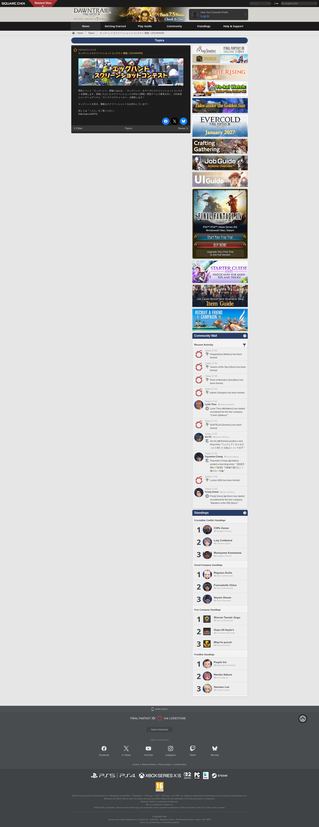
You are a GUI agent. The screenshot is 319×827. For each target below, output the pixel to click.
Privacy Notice (165, 764)
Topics (128, 128)
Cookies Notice (180, 764)
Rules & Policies (149, 764)
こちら (92, 110)
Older (79, 128)
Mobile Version (161, 709)
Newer (182, 128)
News (128, 755)
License (136, 764)
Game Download (159, 729)
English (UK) (291, 3)
